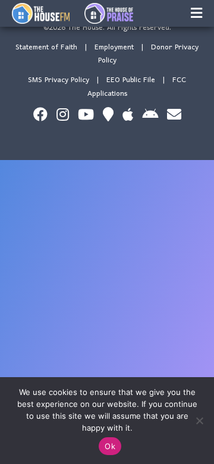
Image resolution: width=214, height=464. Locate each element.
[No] (199, 421)
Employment (114, 47)
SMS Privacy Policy (58, 80)
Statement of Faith (46, 47)
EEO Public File (130, 80)
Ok (110, 446)
